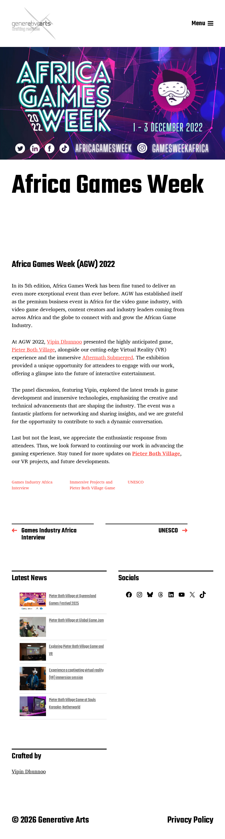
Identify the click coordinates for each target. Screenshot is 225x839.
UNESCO (136, 481)
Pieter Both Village (33, 349)
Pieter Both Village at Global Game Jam (76, 620)
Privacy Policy (190, 820)
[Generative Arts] (34, 23)
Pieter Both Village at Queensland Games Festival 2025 (72, 600)
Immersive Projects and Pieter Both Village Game (92, 484)
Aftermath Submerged (107, 357)
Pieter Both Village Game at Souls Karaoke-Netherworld (72, 703)
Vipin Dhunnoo (64, 341)
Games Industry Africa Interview (32, 484)
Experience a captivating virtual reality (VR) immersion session (76, 674)
